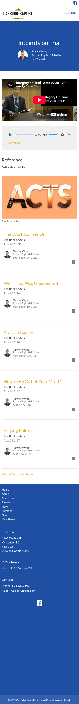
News (5, 506)
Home (5, 489)
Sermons (7, 510)
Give (5, 515)
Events (6, 502)
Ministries (8, 498)
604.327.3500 (21, 585)
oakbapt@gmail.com (23, 590)
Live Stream (9, 519)
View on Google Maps (15, 550)
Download (14, 142)
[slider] (24, 135)
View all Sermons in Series (17, 474)
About (5, 493)
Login (68, 700)
